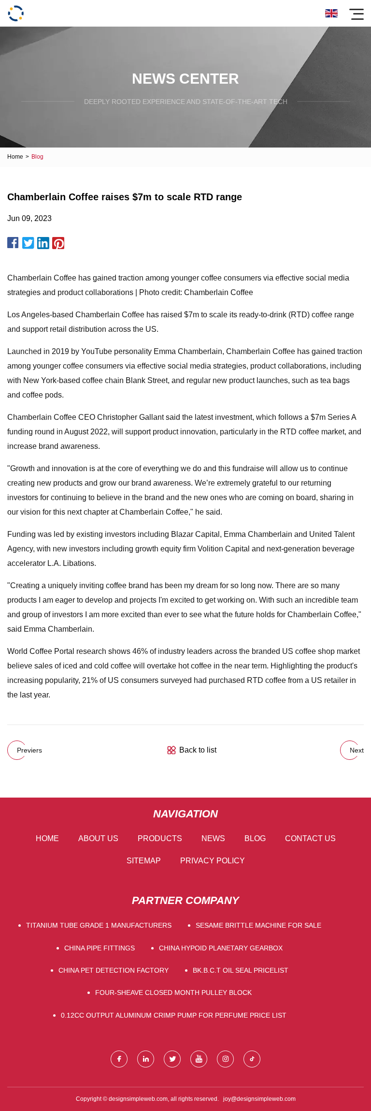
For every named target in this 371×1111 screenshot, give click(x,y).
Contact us (310, 838)
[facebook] (119, 1059)
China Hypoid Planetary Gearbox (221, 948)
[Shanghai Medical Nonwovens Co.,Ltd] (15, 13)
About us (98, 838)
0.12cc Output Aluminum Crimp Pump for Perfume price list (173, 1015)
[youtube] (198, 1059)
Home (15, 156)
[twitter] (172, 1059)
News (213, 838)
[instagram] (225, 1059)
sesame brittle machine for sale (258, 925)
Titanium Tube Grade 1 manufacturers (98, 925)
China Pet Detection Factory (113, 970)
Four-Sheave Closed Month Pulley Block (173, 992)
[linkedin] (145, 1059)
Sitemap (144, 861)
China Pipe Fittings (99, 948)
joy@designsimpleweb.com (259, 1099)
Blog (255, 838)
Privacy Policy (212, 861)
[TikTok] (251, 1059)
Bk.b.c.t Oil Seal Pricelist (240, 970)
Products (160, 838)
